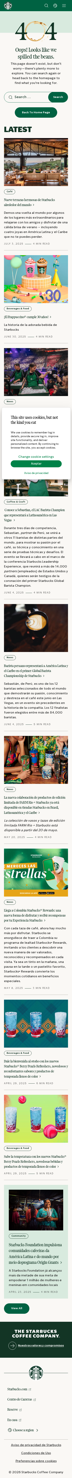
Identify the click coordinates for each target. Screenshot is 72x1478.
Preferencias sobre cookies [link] (36, 1461)
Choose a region (23, 1430)
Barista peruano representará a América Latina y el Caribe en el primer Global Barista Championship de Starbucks (36, 671)
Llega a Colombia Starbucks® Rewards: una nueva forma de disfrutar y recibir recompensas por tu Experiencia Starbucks (35, 915)
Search (58, 97)
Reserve (12, 1409)
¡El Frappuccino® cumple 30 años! (26, 317)
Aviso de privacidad (36, 473)
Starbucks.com (17, 1389)
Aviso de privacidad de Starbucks (36, 1445)
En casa (12, 1420)
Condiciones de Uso (36, 1453)
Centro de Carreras (19, 1399)
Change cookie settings (36, 456)
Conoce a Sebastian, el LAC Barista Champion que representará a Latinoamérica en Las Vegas (34, 515)
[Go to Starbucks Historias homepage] (8, 6)
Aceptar (36, 463)
